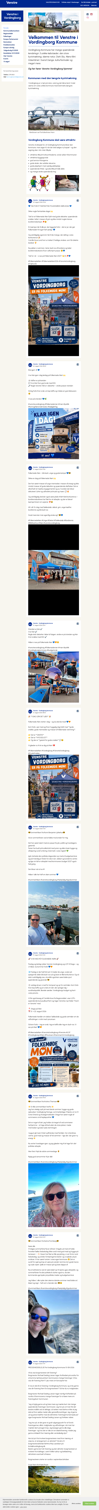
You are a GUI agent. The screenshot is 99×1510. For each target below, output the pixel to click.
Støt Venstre (7, 56)
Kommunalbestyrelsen (11, 31)
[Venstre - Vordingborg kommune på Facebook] (78, 202)
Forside (6, 28)
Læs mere (23, 1507)
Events (5, 59)
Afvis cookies (76, 1503)
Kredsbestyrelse (9, 45)
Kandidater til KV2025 (11, 53)
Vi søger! (6, 61)
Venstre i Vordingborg (12, 16)
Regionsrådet (8, 33)
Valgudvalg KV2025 (10, 50)
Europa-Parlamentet (10, 39)
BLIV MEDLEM (85, 5)
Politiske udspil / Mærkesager (70, 2)
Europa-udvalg (8, 47)
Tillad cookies (89, 1503)
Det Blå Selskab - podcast (89, 2)
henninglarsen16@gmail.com (15, 77)
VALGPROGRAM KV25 (53, 2)
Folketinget (7, 36)
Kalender (94, 5)
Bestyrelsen (7, 42)
